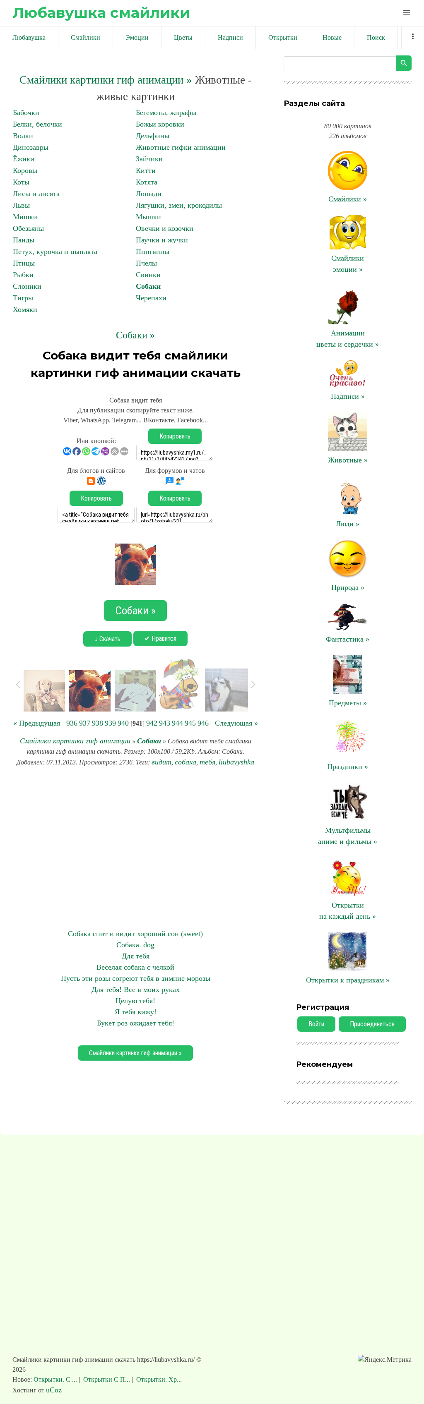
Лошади (148, 193)
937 (84, 723)
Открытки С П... (107, 1379)
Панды (23, 240)
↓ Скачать (107, 639)
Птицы (24, 263)
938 (97, 723)
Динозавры (30, 147)
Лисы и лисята (36, 193)
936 (71, 723)
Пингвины (152, 251)
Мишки (25, 217)
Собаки (148, 286)
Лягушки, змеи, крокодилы (179, 205)
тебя (207, 762)
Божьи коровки (160, 124)
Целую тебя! (135, 1001)
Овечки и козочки (164, 228)
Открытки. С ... (56, 1379)
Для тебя (135, 956)
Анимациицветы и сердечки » (347, 338)
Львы (21, 205)
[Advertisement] (135, 848)
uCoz (54, 1390)
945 (190, 723)
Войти (316, 1024)
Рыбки (23, 275)
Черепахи (151, 298)
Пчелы (146, 263)
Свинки (148, 275)
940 (123, 723)
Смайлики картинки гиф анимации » (105, 80)
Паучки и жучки (162, 240)
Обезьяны (28, 228)
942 (151, 723)
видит (161, 762)
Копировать (174, 436)
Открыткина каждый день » (347, 910)
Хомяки (25, 309)
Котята (146, 182)
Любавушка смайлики (101, 13)
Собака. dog (135, 945)
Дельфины (152, 136)
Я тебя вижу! (136, 1012)
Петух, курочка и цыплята (55, 251)
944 (177, 723)
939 (110, 723)
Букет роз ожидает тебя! (135, 1023)
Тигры (23, 298)
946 (203, 723)
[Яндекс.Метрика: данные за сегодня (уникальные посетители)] (385, 1360)
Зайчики (149, 159)
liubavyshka (236, 762)
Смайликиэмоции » (347, 263)
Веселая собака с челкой (135, 967)
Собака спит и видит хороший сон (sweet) (135, 934)
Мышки (148, 217)
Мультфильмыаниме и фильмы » (347, 836)
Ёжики (23, 159)
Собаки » (135, 335)
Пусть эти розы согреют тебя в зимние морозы (135, 978)
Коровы (25, 170)
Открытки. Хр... (159, 1379)
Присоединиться (372, 1024)
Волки (23, 136)
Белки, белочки (37, 124)
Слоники (27, 286)
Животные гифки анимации (181, 147)
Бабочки (26, 112)
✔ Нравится (160, 638)
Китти (146, 170)
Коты (21, 182)
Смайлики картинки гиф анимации (75, 741)
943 (164, 723)
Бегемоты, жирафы (166, 112)
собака (185, 762)
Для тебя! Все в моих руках (136, 989)
